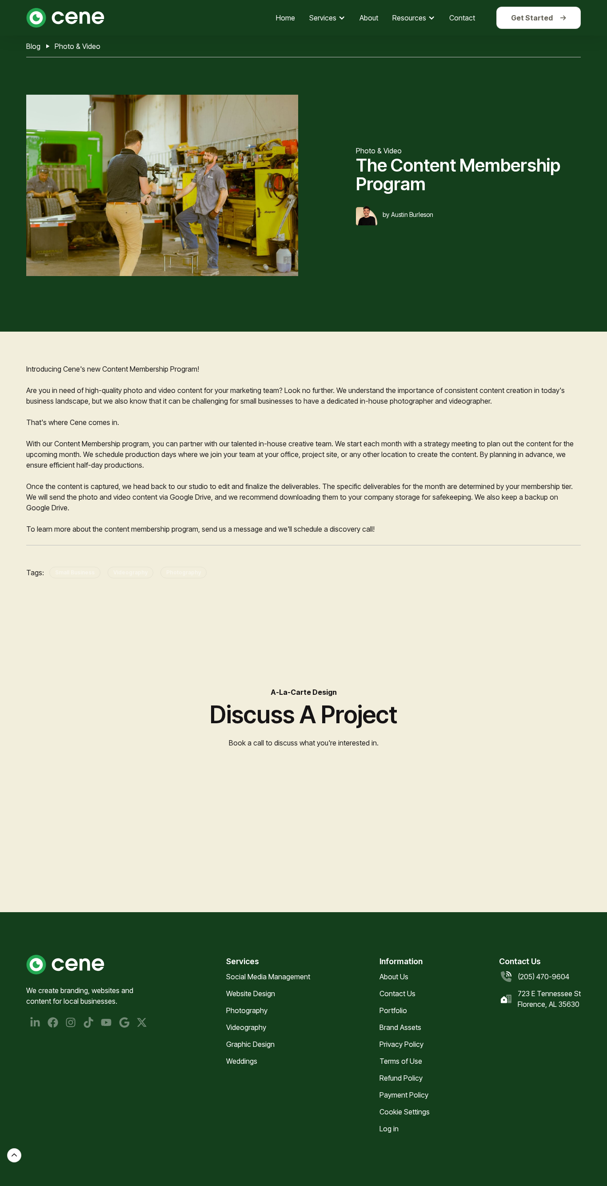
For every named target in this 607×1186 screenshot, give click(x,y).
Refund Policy (401, 1078)
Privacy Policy (401, 1044)
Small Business (75, 572)
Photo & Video (77, 46)
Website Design (250, 993)
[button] (327, 18)
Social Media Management (268, 976)
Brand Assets (400, 1027)
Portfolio (393, 1010)
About (368, 17)
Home (285, 17)
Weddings (241, 1061)
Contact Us (397, 993)
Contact (462, 17)
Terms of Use (400, 1061)
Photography (183, 572)
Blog (33, 46)
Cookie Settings (404, 1111)
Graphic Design (250, 1044)
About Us (393, 976)
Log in (389, 1128)
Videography (130, 572)
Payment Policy (403, 1094)
